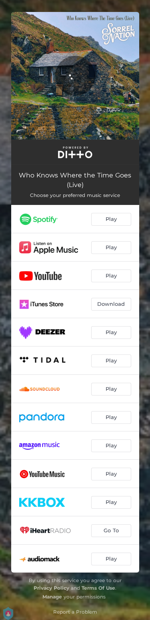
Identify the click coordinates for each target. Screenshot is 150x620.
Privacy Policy (51, 588)
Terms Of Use (98, 588)
